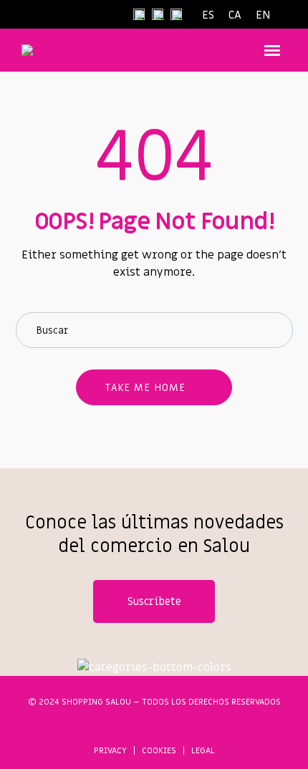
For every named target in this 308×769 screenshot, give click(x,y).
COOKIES (159, 750)
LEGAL (203, 750)
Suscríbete (154, 601)
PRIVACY (110, 750)
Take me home (145, 388)
